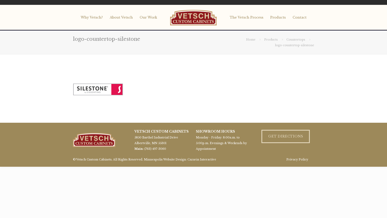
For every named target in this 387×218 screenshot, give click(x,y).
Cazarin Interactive (201, 159)
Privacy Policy (297, 159)
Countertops (295, 39)
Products (271, 39)
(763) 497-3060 (155, 149)
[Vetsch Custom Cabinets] (194, 17)
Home (250, 39)
